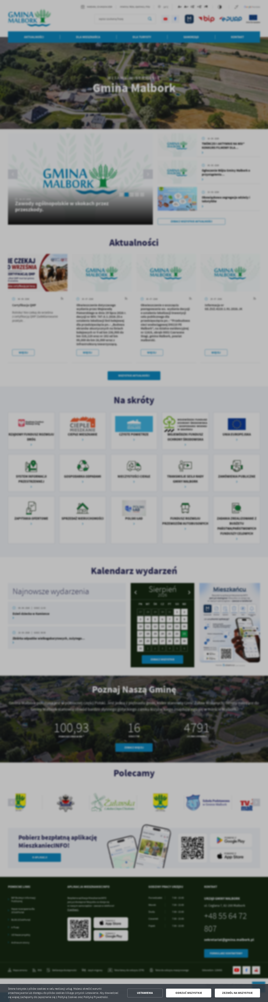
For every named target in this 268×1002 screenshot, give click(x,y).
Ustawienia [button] (145, 993)
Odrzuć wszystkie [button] (188, 993)
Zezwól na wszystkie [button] (237, 993)
